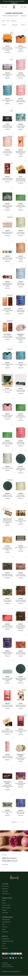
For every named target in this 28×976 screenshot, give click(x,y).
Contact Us (4, 926)
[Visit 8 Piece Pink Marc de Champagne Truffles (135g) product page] (20, 318)
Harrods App (5, 912)
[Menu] (2, 7)
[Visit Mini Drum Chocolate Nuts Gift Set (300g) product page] (7, 240)
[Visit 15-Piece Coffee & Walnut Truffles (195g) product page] (20, 557)
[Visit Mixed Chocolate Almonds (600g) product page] (20, 794)
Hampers (4, 910)
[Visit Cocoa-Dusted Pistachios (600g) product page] (20, 477)
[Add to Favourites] (12, 30)
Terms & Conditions (6, 964)
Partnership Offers (6, 922)
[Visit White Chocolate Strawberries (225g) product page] (7, 134)
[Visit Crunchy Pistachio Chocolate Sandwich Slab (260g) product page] (20, 608)
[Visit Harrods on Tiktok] (16, 958)
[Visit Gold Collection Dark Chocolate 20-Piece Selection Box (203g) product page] (20, 161)
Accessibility (5, 963)
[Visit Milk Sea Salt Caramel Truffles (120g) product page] (20, 739)
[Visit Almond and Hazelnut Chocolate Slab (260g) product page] (20, 582)
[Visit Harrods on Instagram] (13, 958)
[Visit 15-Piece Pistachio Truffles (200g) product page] (7, 582)
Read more (23, 15)
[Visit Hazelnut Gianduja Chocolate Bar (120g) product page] (7, 318)
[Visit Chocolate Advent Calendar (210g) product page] (20, 108)
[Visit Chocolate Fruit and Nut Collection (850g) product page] (7, 398)
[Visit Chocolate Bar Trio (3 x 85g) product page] (7, 794)
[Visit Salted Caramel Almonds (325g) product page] (20, 266)
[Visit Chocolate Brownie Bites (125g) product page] (20, 713)
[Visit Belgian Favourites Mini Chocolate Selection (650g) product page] (20, 660)
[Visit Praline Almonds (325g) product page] (7, 450)
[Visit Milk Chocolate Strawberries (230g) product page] (20, 82)
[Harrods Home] (14, 7)
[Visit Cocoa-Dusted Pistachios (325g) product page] (20, 214)
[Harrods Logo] (14, 877)
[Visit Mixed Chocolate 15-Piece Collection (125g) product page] (7, 425)
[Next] (19, 822)
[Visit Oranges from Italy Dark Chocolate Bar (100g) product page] (7, 161)
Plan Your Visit (5, 886)
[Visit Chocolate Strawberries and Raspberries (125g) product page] (7, 687)
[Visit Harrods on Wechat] (21, 958)
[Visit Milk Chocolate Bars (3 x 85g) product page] (20, 530)
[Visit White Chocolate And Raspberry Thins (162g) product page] (7, 739)
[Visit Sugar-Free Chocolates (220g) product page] (20, 503)
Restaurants (5, 891)
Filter (22, 24)
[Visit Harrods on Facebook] (10, 958)
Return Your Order (6, 907)
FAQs (3, 924)
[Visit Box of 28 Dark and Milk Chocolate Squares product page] (7, 214)
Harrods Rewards (6, 919)
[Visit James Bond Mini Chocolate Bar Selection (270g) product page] (7, 766)
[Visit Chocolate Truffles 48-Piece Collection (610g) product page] (7, 557)
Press (3, 946)
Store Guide (5, 888)
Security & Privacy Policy (7, 966)
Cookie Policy (5, 931)
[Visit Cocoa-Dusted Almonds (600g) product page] (20, 347)
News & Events (5, 893)
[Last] (22, 822)
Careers (4, 943)
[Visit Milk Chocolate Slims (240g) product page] (7, 57)
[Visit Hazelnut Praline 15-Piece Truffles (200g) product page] (20, 635)
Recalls (4, 929)
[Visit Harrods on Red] (18, 958)
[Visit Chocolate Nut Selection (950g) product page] (20, 30)
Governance (5, 948)
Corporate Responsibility (7, 941)
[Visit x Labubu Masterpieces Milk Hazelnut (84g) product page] (20, 687)
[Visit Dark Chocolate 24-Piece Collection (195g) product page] (7, 608)
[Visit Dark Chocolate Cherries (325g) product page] (20, 425)
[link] (14, 840)
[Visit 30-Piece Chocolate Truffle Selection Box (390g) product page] (7, 187)
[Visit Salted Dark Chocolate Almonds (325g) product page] (7, 635)
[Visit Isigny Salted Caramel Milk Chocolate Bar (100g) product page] (20, 134)
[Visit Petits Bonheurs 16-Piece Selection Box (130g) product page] (7, 503)
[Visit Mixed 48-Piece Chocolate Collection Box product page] (20, 398)
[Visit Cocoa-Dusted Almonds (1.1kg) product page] (7, 347)
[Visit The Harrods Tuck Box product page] (7, 372)
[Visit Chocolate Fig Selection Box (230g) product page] (20, 766)
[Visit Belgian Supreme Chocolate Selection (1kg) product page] (20, 450)
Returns (4, 903)
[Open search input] (6, 7)
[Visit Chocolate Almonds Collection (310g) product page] (20, 372)
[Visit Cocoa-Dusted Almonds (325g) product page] (7, 82)
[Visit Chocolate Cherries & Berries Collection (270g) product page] (7, 266)
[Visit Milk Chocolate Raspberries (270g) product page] (20, 57)
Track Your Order (6, 905)
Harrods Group (5, 938)
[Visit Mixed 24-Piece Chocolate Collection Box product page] (20, 187)
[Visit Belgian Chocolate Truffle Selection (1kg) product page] (7, 477)
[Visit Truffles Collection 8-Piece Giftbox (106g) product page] (7, 108)
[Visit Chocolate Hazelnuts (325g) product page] (20, 240)
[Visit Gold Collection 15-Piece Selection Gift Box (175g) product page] (7, 713)
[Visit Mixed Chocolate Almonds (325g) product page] (20, 292)
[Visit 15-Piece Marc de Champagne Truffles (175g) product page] (7, 530)
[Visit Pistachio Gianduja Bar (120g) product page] (7, 292)
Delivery (4, 900)
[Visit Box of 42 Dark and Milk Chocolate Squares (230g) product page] (7, 660)
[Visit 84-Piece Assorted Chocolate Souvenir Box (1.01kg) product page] (7, 30)
